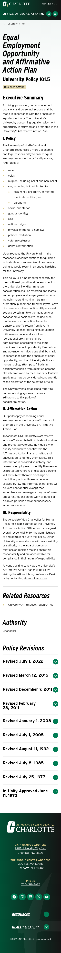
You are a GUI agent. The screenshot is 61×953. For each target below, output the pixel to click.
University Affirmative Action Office (30, 604)
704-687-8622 (30, 884)
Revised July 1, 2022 (23, 661)
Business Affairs (14, 87)
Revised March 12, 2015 (25, 675)
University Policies (16, 24)
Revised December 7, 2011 (27, 689)
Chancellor (9, 631)
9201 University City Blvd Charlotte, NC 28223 (30, 850)
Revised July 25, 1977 (24, 776)
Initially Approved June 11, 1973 (25, 793)
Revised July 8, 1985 (23, 762)
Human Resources (35, 578)
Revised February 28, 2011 (19, 705)
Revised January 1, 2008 (27, 720)
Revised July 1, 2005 (23, 734)
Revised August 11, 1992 (26, 748)
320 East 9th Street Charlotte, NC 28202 (30, 866)
